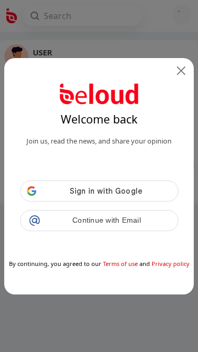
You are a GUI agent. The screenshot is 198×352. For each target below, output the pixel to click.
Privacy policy (171, 264)
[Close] (181, 70)
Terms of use (120, 264)
